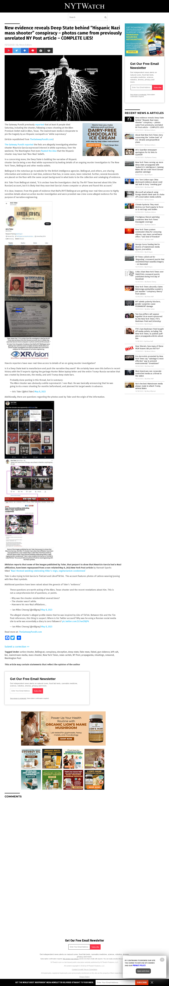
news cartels (65, 655)
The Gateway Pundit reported (19, 144)
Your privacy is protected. (18, 698)
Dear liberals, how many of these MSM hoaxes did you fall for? (149, 347)
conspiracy (51, 652)
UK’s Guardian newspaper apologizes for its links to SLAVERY (146, 152)
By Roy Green (149, 200)
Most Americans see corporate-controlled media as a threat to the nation (148, 373)
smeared (109, 655)
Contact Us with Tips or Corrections (84, 969)
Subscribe (142, 982)
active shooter (27, 652)
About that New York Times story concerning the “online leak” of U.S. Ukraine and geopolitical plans (149, 138)
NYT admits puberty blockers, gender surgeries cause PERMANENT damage (148, 304)
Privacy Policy (84, 977)
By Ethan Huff (149, 187)
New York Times (50, 655)
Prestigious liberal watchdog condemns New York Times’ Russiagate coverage (147, 219)
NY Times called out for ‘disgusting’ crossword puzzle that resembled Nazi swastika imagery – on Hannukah (149, 260)
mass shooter (35, 655)
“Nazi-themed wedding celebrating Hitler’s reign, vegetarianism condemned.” (48, 571)
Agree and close (143, 971)
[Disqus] (63, 833)
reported (39, 124)
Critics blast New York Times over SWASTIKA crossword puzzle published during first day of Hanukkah (149, 275)
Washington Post (13, 658)
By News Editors (150, 130)
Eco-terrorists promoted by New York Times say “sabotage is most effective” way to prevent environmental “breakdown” (149, 360)
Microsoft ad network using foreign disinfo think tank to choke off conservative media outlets (149, 194)
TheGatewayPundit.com (41, 139)
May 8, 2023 (40, 391)
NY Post (76, 655)
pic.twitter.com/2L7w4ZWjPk (75, 621)
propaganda (87, 655)
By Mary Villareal (150, 391)
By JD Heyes (148, 175)
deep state (73, 652)
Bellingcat (40, 652)
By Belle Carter (150, 309)
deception (62, 652)
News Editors (25, 45)
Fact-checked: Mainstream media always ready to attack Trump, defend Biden (149, 386)
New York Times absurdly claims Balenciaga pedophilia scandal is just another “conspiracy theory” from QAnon (149, 290)
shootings (99, 655)
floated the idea (49, 151)
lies (6, 655)
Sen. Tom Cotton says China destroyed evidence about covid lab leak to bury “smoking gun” (148, 182)
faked (93, 652)
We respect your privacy (71, 959)
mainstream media (18, 655)
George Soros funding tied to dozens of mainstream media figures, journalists (147, 246)
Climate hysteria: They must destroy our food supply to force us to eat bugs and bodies (149, 206)
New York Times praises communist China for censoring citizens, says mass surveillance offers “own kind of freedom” (148, 233)
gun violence (103, 652)
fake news (85, 652)
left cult (114, 652)
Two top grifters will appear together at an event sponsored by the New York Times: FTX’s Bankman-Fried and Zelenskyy (148, 317)
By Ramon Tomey (150, 157)
